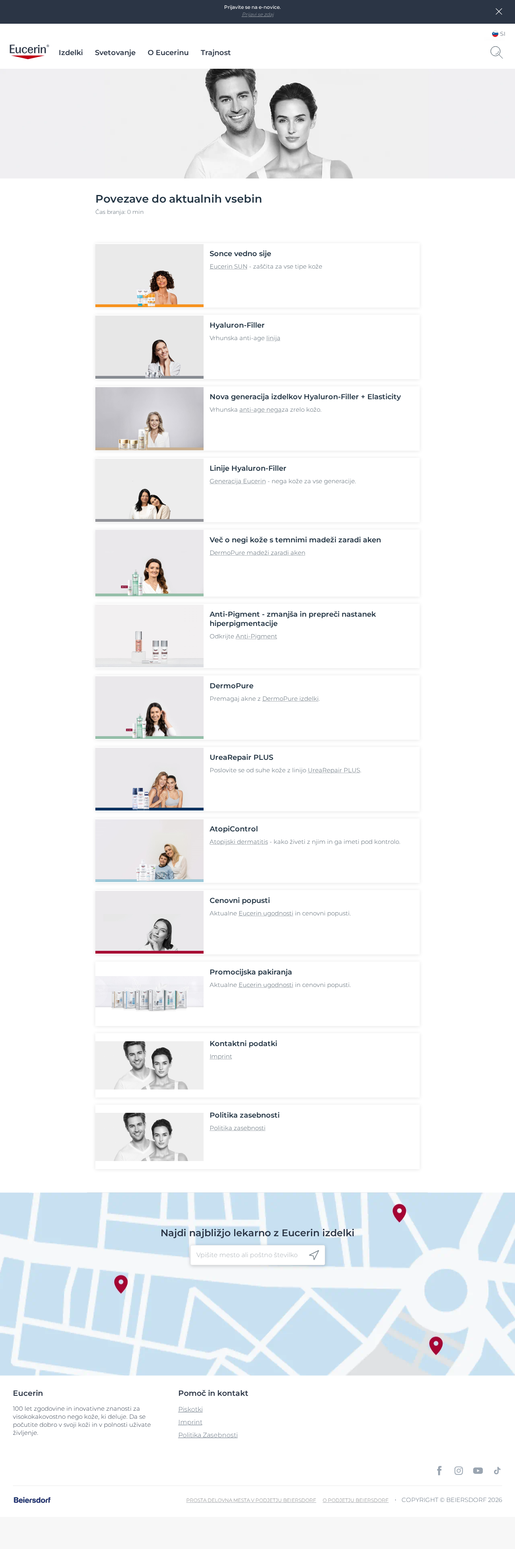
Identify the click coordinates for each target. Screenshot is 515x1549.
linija (273, 338)
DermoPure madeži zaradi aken (257, 552)
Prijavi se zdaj (258, 14)
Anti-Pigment (256, 636)
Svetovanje (115, 52)
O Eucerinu (168, 52)
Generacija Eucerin (238, 481)
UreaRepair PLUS (334, 770)
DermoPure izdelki (290, 698)
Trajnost (216, 52)
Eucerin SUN (228, 266)
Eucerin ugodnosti (266, 913)
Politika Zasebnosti (208, 1435)
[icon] (314, 1255)
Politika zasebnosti (238, 1128)
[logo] (29, 53)
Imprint (221, 1056)
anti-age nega (260, 409)
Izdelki (71, 52)
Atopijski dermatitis (239, 841)
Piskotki (190, 1409)
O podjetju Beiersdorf (356, 1500)
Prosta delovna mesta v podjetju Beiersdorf (251, 1500)
